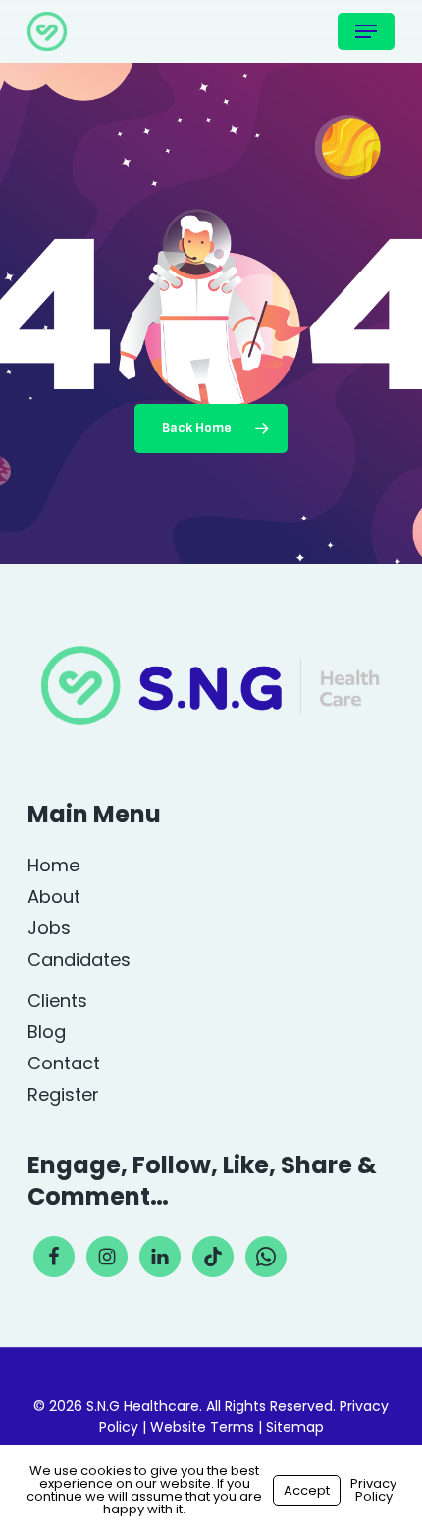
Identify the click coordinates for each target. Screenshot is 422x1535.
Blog (46, 1032)
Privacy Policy (373, 1490)
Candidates (79, 959)
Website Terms (202, 1427)
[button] (366, 31)
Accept (307, 1490)
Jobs (49, 928)
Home (53, 865)
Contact (63, 1063)
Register (63, 1095)
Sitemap (295, 1427)
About (53, 897)
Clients (57, 1001)
